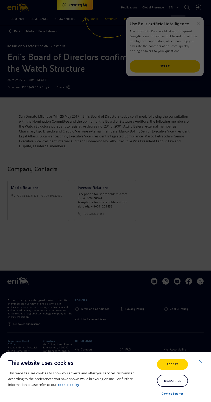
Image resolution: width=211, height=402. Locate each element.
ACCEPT (172, 364)
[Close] (200, 361)
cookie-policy (68, 384)
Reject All (172, 380)
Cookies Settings (173, 393)
